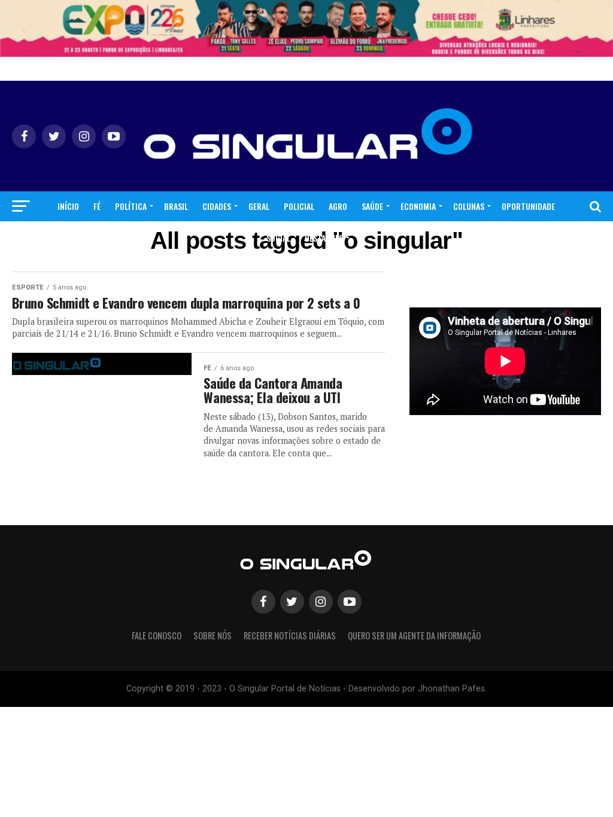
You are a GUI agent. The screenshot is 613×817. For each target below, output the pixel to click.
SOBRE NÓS (212, 635)
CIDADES (216, 206)
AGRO (338, 206)
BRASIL (176, 206)
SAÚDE (372, 206)
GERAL (258, 206)
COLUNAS (468, 206)
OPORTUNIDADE (528, 206)
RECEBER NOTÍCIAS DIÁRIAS (290, 635)
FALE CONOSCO (156, 635)
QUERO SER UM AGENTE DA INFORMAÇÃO (414, 635)
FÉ (97, 206)
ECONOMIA (418, 206)
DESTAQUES (324, 237)
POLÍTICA (131, 206)
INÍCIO (68, 206)
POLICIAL (299, 206)
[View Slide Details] (306, 28)
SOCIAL (278, 237)
